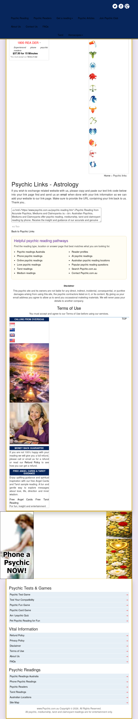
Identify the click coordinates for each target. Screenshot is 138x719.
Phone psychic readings (29, 256)
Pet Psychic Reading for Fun (25, 620)
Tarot (60, 35)
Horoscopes (74, 35)
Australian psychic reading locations (91, 260)
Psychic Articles (86, 18)
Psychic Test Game (20, 594)
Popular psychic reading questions (90, 264)
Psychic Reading (20, 18)
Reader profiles (80, 251)
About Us (16, 26)
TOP (124, 318)
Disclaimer (15, 645)
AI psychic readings (82, 256)
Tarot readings (24, 268)
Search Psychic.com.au (84, 268)
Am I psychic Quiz (19, 615)
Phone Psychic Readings (23, 681)
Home (107, 175)
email (63, 194)
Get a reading (64, 18)
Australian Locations (20, 697)
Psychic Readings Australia (24, 676)
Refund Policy (32, 462)
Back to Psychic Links (22, 231)
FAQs (45, 26)
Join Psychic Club (108, 18)
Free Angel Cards (23, 499)
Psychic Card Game (20, 610)
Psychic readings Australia (31, 251)
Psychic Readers (42, 18)
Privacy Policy (17, 640)
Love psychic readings (29, 264)
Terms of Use (69, 308)
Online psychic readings (29, 260)
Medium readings (26, 273)
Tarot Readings (18, 692)
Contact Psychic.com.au (84, 273)
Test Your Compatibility (22, 599)
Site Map (14, 702)
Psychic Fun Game (20, 605)
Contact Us (32, 26)
